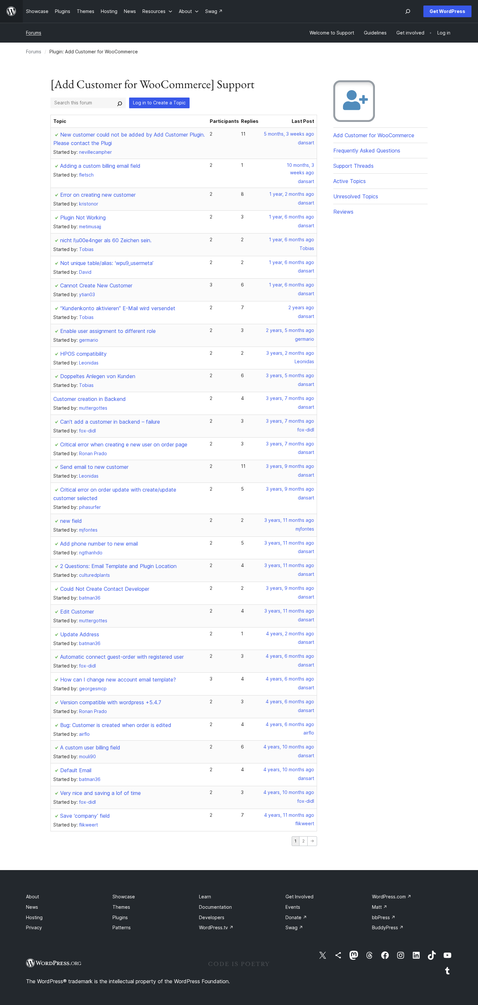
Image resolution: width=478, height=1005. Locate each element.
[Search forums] (119, 103)
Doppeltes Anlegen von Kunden (97, 376)
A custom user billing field (90, 747)
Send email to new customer (94, 467)
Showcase (124, 896)
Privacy (34, 927)
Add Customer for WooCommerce (373, 135)
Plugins (120, 917)
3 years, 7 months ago (290, 398)
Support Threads (353, 166)
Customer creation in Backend (89, 399)
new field (71, 521)
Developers (211, 917)
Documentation (215, 907)
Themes (121, 907)
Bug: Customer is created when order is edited (115, 725)
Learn (205, 896)
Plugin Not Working (83, 217)
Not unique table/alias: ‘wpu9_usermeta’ (106, 263)
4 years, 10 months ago (288, 746)
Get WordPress (447, 11)
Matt (379, 907)
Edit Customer (77, 611)
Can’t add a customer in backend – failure (110, 421)
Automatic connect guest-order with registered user (122, 657)
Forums (33, 32)
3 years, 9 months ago (290, 466)
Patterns (122, 927)
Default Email (75, 770)
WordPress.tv (216, 927)
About (32, 896)
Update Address (79, 634)
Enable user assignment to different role (108, 331)
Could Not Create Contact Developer (104, 589)
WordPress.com (391, 896)
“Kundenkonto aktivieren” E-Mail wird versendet (117, 308)
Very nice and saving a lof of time (100, 793)
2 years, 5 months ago (290, 330)
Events (292, 907)
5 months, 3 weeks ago (289, 134)
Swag (294, 927)
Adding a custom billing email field (100, 166)
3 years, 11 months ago (289, 520)
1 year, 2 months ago (291, 194)
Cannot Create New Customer (96, 285)
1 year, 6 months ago (291, 216)
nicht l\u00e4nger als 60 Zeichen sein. (106, 240)
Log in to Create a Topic (159, 102)
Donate (296, 917)
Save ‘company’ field (85, 816)
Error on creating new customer (98, 195)
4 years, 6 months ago (290, 656)
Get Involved (299, 896)
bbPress (383, 917)
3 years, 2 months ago (290, 353)
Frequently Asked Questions (366, 150)
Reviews (343, 211)
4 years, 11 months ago (289, 815)
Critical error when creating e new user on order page (123, 444)
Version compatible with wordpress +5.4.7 (110, 702)
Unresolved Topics (355, 196)
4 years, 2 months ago (290, 633)
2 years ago (301, 307)
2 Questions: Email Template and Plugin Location (118, 566)
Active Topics (349, 181)
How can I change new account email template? (118, 679)
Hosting (34, 917)
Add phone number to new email (99, 543)
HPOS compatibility (83, 353)
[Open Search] (408, 11)
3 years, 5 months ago (290, 375)
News (32, 907)
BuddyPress (388, 927)
